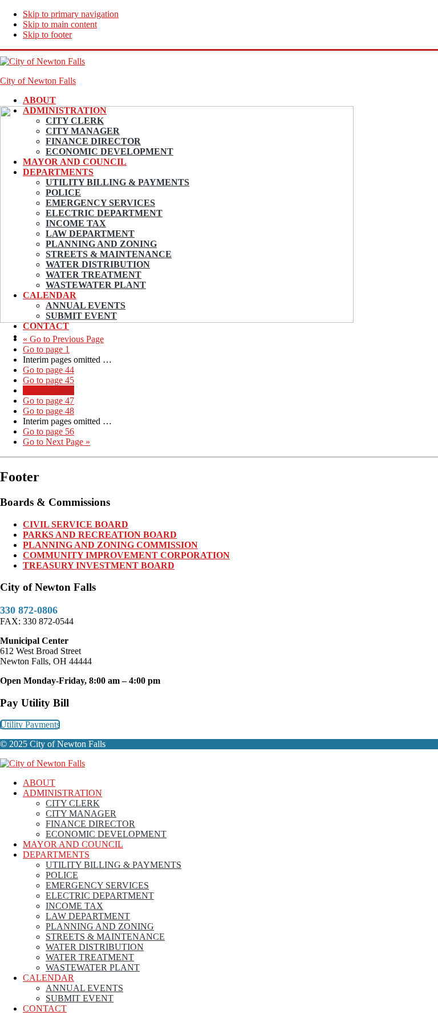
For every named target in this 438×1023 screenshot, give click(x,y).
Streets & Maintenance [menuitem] (105, 936)
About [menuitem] (39, 782)
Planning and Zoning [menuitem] (100, 926)
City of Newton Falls (38, 81)
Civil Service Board (75, 524)
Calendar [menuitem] (48, 978)
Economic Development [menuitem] (106, 834)
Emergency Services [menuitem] (97, 885)
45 (48, 380)
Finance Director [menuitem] (90, 824)
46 (48, 390)
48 (48, 411)
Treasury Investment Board (99, 565)
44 (48, 370)
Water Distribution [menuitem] (95, 947)
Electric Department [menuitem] (100, 895)
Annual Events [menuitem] (84, 988)
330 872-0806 (29, 610)
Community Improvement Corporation (126, 555)
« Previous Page (63, 339)
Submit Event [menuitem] (79, 998)
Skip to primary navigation (71, 14)
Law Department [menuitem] (88, 916)
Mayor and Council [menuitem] (73, 844)
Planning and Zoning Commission (110, 545)
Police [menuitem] (62, 875)
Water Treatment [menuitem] (90, 957)
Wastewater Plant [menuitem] (93, 967)
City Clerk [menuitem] (73, 803)
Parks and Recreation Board (100, 534)
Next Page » (56, 441)
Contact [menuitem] (45, 1008)
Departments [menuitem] (56, 854)
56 (48, 431)
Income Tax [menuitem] (74, 906)
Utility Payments (30, 724)
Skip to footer (47, 34)
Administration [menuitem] (62, 793)
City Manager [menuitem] (81, 813)
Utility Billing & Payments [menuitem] (113, 865)
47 (48, 400)
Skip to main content (60, 24)
